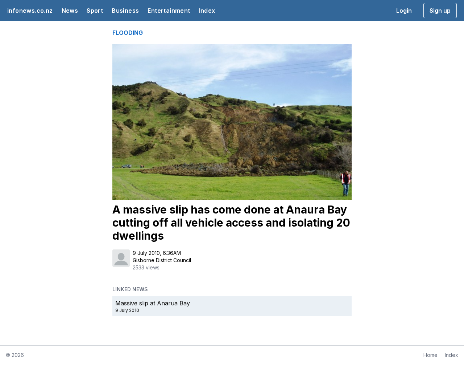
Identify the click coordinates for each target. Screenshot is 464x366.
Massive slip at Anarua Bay (152, 303)
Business (125, 10)
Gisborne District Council (162, 260)
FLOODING (127, 32)
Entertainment (169, 10)
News (70, 10)
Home (430, 355)
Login (404, 10)
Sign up (440, 10)
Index (207, 10)
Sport (95, 10)
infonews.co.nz (30, 10)
